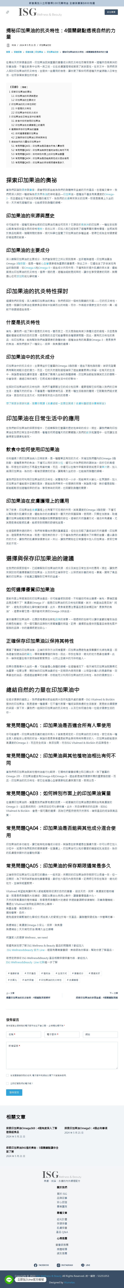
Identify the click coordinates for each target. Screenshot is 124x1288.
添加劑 (20, 276)
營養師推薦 (62, 1244)
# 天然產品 (30, 973)
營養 (32, 189)
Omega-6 (30, 267)
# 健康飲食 (13, 973)
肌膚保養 (62, 1228)
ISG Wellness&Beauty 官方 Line (25, 950)
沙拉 (60, 462)
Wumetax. (69, 1282)
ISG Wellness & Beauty (49, 1275)
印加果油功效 (45, 45)
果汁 (104, 467)
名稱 (12, 1034)
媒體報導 (62, 1249)
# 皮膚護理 (72, 980)
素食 (37, 194)
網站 (87, 1034)
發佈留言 (14, 1092)
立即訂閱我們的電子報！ (21, 1083)
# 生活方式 (61, 973)
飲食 (88, 432)
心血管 (45, 263)
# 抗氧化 (12, 980)
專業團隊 (62, 1206)
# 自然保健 (28, 980)
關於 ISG (62, 1193)
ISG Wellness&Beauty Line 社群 (25, 962)
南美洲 (85, 224)
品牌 (57, 619)
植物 (39, 228)
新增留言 (14, 1045)
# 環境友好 (94, 973)
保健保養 (62, 1223)
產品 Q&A (62, 1232)
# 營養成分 (77, 973)
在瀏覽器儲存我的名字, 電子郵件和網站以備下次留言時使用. (38, 1075)
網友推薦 (62, 1253)
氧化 (29, 654)
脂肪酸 (22, 263)
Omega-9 (44, 267)
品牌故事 (62, 1198)
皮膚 (67, 198)
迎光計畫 (62, 1219)
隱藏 (24, 87)
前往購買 (111, 12)
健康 (24, 189)
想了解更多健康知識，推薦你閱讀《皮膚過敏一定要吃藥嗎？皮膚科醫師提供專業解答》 (56, 403)
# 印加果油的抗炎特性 (50, 980)
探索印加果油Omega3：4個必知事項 (85, 1128)
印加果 (67, 194)
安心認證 (62, 1202)
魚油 (44, 194)
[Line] (9, 1279)
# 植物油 (45, 973)
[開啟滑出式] (7, 12)
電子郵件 (52, 1034)
